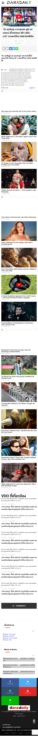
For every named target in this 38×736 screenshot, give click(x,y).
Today (27, 70)
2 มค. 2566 (7, 41)
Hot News (21, 41)
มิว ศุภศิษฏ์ (23, 80)
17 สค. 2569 (4, 504)
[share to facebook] (10, 48)
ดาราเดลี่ (18, 77)
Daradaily (13, 70)
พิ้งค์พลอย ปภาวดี (14, 80)
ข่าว (32, 70)
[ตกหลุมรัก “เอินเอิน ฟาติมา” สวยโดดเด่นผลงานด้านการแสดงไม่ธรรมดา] (19, 670)
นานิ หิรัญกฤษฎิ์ (26, 77)
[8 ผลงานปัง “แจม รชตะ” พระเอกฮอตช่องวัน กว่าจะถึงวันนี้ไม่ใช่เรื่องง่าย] (19, 664)
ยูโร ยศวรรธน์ (5, 84)
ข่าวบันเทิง (19, 73)
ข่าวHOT (4, 73)
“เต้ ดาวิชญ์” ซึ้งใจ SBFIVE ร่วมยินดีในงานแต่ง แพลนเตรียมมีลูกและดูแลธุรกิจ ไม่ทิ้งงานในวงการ (19, 508)
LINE (10, 702)
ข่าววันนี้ (4, 77)
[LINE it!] (17, 48)
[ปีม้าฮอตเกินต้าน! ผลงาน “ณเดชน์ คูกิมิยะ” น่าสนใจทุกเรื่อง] (19, 658)
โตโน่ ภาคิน (20, 84)
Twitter (27, 683)
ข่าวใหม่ (11, 77)
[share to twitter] (13, 48)
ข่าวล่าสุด (26, 73)
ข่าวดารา (11, 73)
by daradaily (11, 504)
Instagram (10, 692)
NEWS (20, 70)
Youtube (28, 692)
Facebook (10, 683)
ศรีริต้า (12, 84)
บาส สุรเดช (4, 80)
